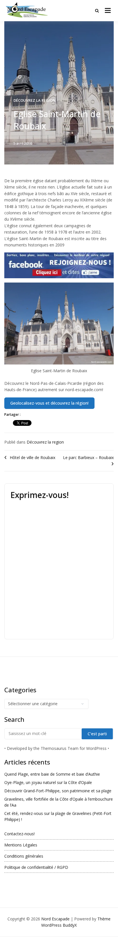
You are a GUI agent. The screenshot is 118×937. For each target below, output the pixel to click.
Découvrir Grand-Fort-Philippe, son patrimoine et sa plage (57, 790)
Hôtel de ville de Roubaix (32, 457)
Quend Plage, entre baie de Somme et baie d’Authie (52, 774)
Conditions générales (23, 856)
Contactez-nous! (19, 833)
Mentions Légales (20, 845)
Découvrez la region (34, 100)
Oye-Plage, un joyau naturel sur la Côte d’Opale (48, 782)
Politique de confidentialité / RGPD (36, 867)
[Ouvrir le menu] (108, 10)
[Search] (97, 10)
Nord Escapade (55, 919)
